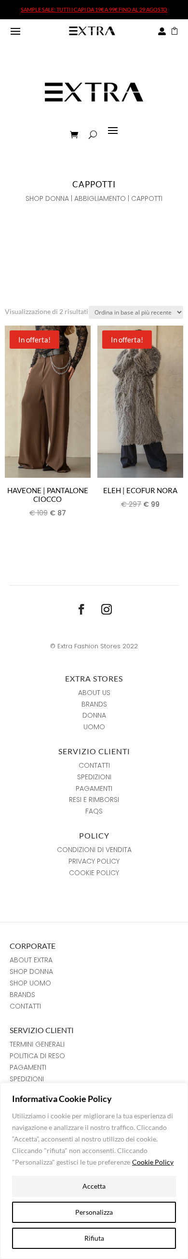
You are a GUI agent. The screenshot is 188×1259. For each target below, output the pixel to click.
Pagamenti (94, 788)
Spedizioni (94, 777)
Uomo (94, 727)
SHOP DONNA (47, 198)
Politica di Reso (37, 1056)
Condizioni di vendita (94, 849)
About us (94, 692)
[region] (94, 1171)
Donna (94, 715)
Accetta (94, 1186)
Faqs (94, 811)
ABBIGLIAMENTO (100, 198)
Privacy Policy (94, 861)
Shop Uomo (30, 983)
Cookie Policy (153, 1162)
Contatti (94, 765)
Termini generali (37, 1044)
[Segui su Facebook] (81, 609)
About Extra (31, 960)
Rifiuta (94, 1238)
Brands (94, 704)
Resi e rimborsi (94, 799)
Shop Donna (31, 971)
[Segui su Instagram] (106, 609)
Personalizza (94, 1212)
